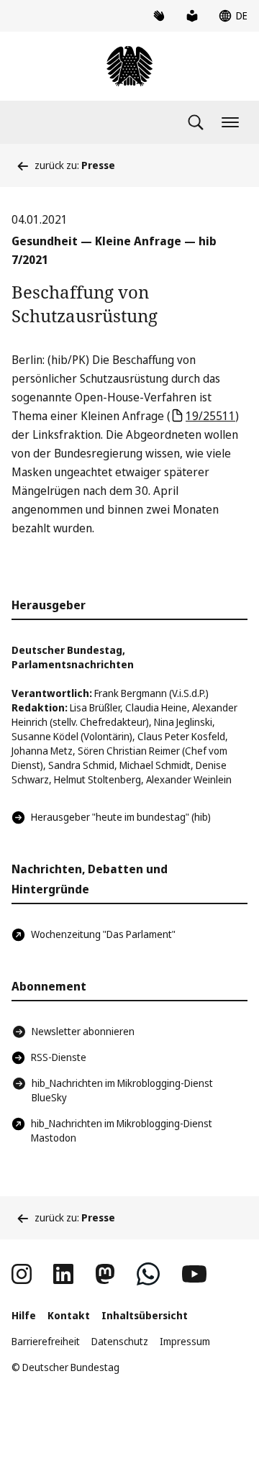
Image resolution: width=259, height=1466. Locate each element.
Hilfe (24, 1315)
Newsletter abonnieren (83, 1031)
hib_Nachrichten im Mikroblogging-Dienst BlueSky (122, 1090)
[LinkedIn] (63, 1273)
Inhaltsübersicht (144, 1315)
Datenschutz (119, 1341)
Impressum (185, 1341)
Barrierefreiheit (46, 1341)
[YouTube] (194, 1273)
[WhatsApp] (148, 1273)
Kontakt (68, 1315)
